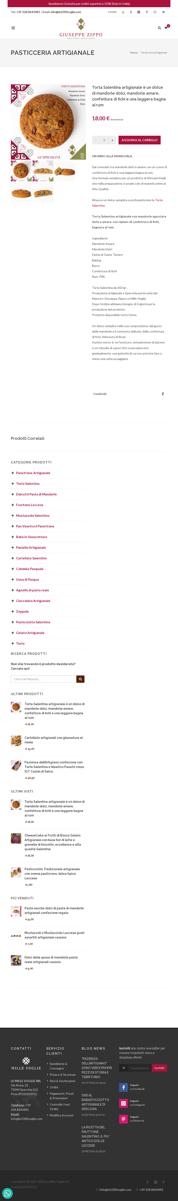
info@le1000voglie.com (66, 12)
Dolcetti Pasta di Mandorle (36, 494)
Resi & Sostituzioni (62, 1081)
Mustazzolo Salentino (32, 515)
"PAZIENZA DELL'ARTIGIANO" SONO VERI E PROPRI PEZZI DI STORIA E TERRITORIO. (97, 1068)
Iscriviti (159, 1068)
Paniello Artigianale (31, 547)
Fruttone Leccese (29, 505)
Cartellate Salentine (31, 558)
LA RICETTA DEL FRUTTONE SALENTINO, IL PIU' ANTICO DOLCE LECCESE (96, 1136)
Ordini (54, 1087)
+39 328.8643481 (28, 12)
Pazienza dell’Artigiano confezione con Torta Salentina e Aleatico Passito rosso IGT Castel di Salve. (54, 767)
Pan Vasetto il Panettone (35, 526)
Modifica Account (62, 1115)
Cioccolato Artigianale (33, 601)
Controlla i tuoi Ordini (60, 1106)
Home (133, 52)
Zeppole (22, 611)
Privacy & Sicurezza (63, 1074)
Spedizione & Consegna (58, 1066)
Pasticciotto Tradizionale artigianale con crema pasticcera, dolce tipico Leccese (52, 873)
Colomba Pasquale (30, 569)
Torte (20, 643)
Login (112, 11)
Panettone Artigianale (33, 473)
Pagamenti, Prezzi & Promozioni (62, 1096)
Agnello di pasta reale (32, 590)
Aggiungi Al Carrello (140, 140)
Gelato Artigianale (30, 633)
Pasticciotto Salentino (33, 622)
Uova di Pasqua (27, 579)
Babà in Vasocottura (31, 537)
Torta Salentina (28, 483)
